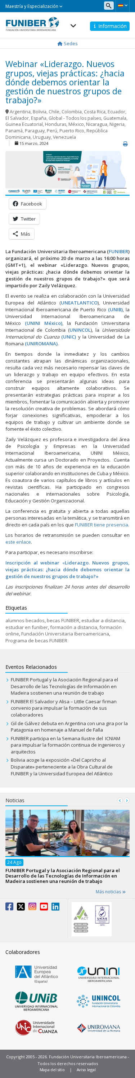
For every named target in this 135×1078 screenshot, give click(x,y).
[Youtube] (44, 908)
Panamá (14, 131)
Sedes (70, 43)
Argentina (20, 112)
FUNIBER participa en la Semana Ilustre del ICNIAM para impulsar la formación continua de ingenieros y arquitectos (68, 745)
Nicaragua (96, 124)
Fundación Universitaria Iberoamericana (65, 633)
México (76, 124)
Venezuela (64, 137)
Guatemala (114, 118)
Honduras (55, 124)
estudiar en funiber (26, 627)
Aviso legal (86, 1069)
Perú (52, 131)
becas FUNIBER (63, 620)
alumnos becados (25, 620)
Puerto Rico (71, 131)
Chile (54, 112)
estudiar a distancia (103, 620)
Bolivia (39, 112)
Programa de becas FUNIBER (36, 640)
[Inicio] (32, 22)
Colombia (72, 112)
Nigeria (117, 124)
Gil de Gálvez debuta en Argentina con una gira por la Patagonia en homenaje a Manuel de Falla (69, 726)
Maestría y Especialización (32, 6)
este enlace (18, 542)
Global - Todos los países (75, 118)
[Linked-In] (55, 908)
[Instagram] (32, 908)
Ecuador (116, 112)
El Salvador (17, 118)
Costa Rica (94, 112)
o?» (94, 576)
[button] (122, 5)
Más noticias (109, 892)
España (38, 118)
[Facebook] (9, 908)
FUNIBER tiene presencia (101, 524)
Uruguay (42, 137)
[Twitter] (21, 908)
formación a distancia (73, 627)
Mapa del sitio (52, 1069)
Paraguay (35, 131)
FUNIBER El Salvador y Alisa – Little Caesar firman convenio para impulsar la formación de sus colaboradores (64, 708)
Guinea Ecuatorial (24, 124)
